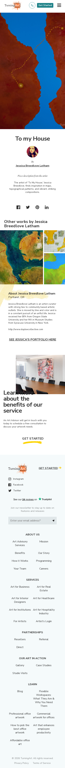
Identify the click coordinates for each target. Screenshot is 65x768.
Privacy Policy (21, 763)
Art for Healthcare (43, 598)
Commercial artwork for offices (43, 715)
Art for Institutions (20, 610)
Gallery (20, 665)
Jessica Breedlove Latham (32, 166)
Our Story (44, 553)
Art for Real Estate (44, 588)
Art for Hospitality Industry (44, 611)
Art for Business (20, 587)
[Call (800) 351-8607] (32, 5)
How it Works (20, 561)
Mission (43, 541)
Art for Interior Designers (20, 600)
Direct (20, 647)
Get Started (45, 5)
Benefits (20, 553)
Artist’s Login (44, 621)
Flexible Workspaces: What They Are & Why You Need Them (43, 698)
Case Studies (44, 665)
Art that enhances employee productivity (43, 728)
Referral (43, 639)
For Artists (20, 621)
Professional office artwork (20, 715)
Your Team (20, 569)
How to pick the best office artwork (19, 728)
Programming (44, 561)
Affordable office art (20, 742)
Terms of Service (42, 763)
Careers (43, 569)
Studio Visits (20, 673)
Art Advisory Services (20, 543)
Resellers (20, 639)
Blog (20, 691)
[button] (59, 5)
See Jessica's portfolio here (32, 340)
